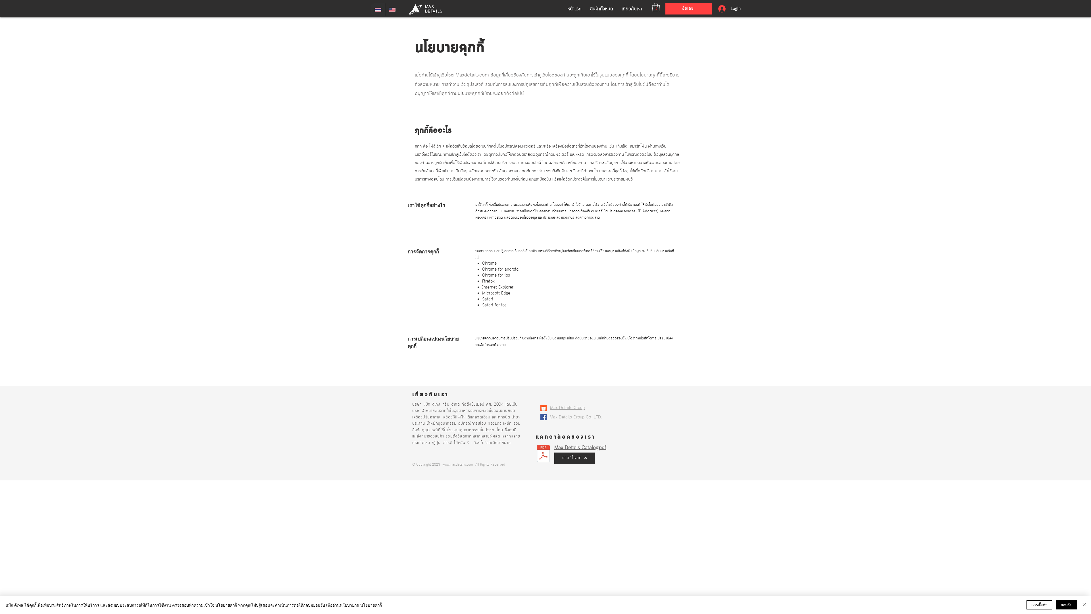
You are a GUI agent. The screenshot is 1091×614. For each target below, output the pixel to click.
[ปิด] (1084, 604)
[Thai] (378, 9)
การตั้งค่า (1039, 604)
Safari (487, 299)
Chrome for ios (496, 276)
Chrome (489, 264)
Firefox (488, 282)
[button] (656, 7)
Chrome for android (500, 270)
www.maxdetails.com (457, 464)
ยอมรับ (1067, 604)
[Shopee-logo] (543, 408)
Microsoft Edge (496, 293)
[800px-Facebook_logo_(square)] (543, 417)
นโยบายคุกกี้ (371, 605)
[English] (392, 9)
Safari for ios (494, 305)
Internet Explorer (497, 288)
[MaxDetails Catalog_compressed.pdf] (543, 454)
